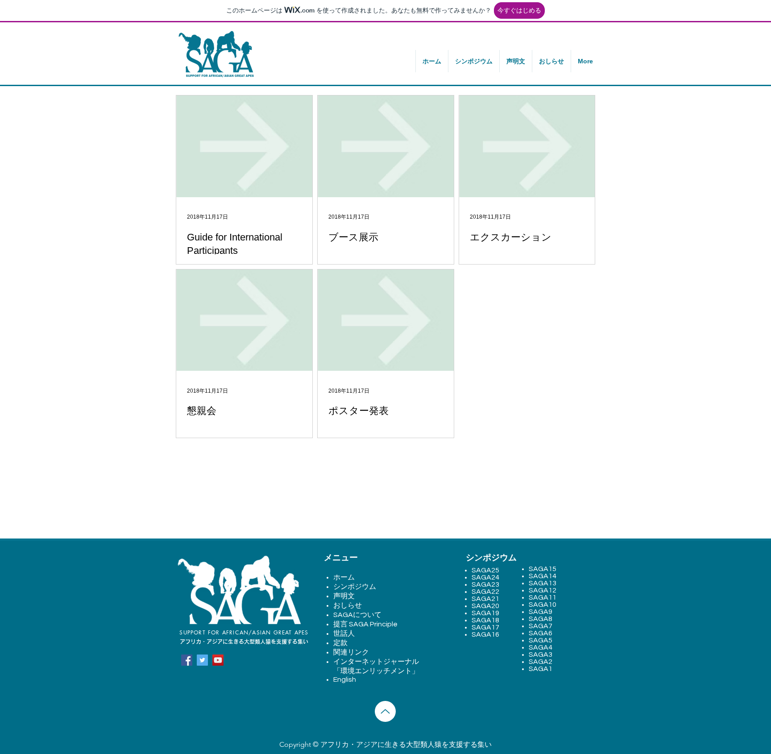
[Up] (385, 711)
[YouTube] (218, 660)
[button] (473, 61)
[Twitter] (202, 660)
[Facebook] (186, 660)
